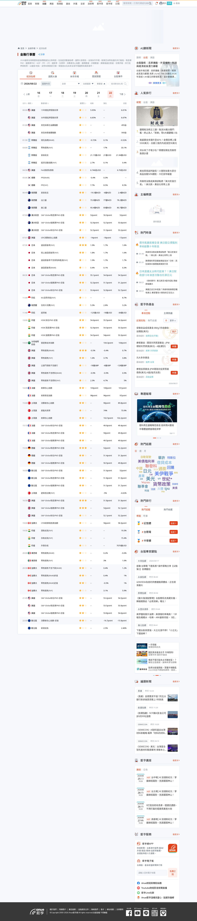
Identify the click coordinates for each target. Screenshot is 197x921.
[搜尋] (125, 83)
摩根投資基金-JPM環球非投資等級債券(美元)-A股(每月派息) (152, 371)
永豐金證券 (143, 609)
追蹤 (173, 523)
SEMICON (142, 724)
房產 (140, 690)
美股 (52, 4)
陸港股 (60, 4)
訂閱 (118, 4)
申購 (174, 346)
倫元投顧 (142, 625)
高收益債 (149, 377)
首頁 (30, 4)
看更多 (175, 48)
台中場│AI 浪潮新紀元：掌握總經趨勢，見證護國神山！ (161, 779)
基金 (68, 4)
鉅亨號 (109, 4)
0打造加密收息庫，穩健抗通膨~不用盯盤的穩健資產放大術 (161, 807)
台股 (44, 4)
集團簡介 (62, 909)
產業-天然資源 (152, 350)
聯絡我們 (94, 909)
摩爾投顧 (142, 593)
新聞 (37, 4)
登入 (164, 3)
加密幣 (91, 4)
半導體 (147, 540)
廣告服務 (72, 909)
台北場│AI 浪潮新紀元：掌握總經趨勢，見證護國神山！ (161, 793)
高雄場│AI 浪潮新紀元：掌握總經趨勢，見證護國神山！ (161, 821)
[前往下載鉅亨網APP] (171, 848)
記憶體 (147, 523)
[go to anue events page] (156, 3)
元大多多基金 (142, 357)
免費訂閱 (173, 873)
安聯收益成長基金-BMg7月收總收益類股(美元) (152, 329)
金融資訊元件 (83, 909)
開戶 (174, 331)
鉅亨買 (100, 4)
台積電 (147, 532)
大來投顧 (142, 561)
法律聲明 (119, 909)
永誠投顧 (142, 577)
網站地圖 (110, 909)
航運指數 (142, 707)
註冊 (169, 3)
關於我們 (53, 909)
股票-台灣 (150, 362)
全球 (83, 4)
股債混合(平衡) (152, 335)
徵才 (102, 909)
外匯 (75, 4)
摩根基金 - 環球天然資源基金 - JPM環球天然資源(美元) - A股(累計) (153, 344)
